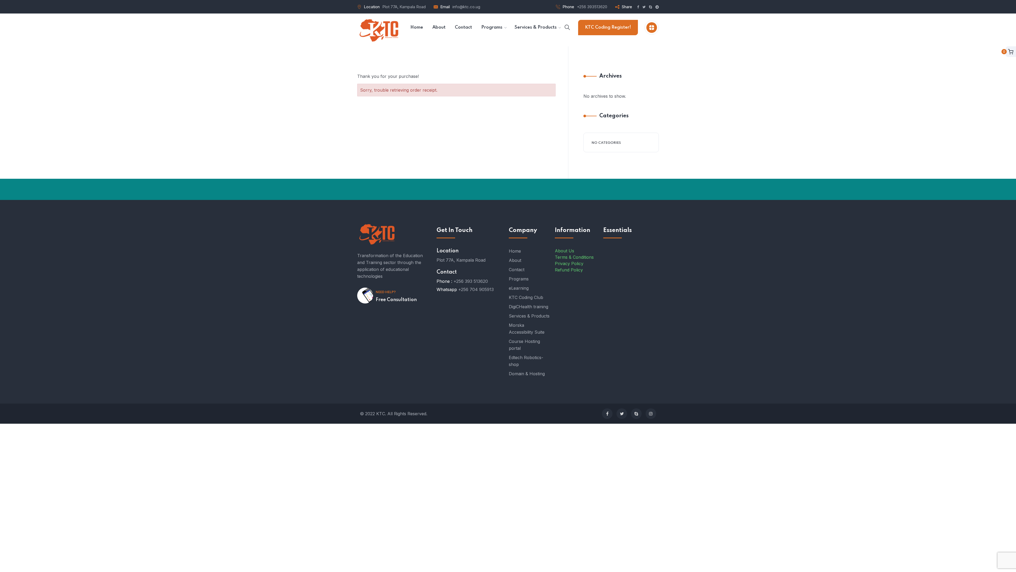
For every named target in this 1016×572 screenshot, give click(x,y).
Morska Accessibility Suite (527, 329)
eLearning (519, 288)
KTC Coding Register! (608, 27)
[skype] (636, 413)
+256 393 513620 (470, 281)
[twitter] (621, 413)
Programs (519, 278)
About (515, 260)
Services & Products (529, 316)
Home (515, 251)
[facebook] (607, 413)
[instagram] (651, 413)
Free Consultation (396, 299)
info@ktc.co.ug (466, 6)
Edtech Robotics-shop (526, 361)
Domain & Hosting (527, 373)
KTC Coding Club (526, 297)
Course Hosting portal (524, 345)
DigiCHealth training (528, 306)
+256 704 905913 (476, 289)
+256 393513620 (592, 6)
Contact (516, 269)
